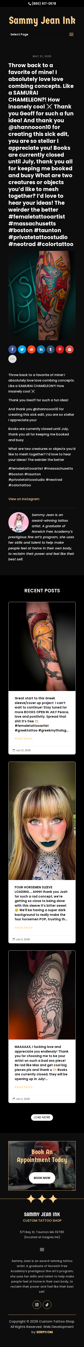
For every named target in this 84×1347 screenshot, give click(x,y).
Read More (23, 738)
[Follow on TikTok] (47, 1304)
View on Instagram (23, 499)
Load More (42, 1117)
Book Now (42, 1178)
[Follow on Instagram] (37, 1304)
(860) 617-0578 (44, 3)
